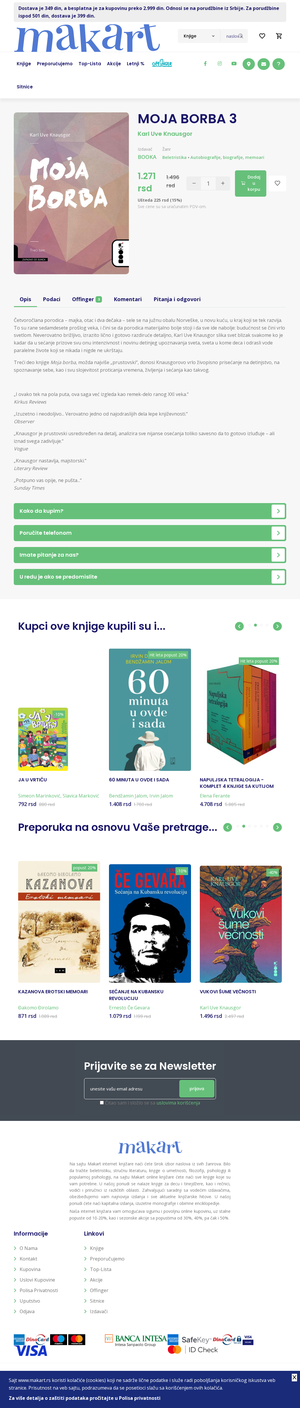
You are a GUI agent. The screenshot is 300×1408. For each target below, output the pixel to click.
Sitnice (97, 1301)
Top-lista (100, 1269)
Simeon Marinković (39, 796)
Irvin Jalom (161, 796)
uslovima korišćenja (178, 1103)
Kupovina (30, 1269)
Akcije (96, 1280)
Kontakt (28, 1259)
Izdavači (99, 1311)
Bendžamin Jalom (128, 796)
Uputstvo (30, 1301)
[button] (239, 626)
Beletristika (174, 157)
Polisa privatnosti (39, 1290)
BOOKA (147, 156)
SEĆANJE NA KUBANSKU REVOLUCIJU (136, 995)
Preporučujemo (107, 1259)
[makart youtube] (234, 63)
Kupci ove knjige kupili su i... (92, 626)
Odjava (27, 1311)
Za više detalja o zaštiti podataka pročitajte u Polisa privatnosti (85, 1398)
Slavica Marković (81, 796)
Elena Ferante (215, 796)
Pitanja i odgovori (177, 299)
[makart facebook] (205, 63)
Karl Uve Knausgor (165, 134)
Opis (25, 299)
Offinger (86, 299)
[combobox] (199, 36)
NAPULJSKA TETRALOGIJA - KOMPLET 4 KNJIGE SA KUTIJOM (237, 783)
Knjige (97, 1248)
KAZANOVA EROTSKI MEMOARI (53, 992)
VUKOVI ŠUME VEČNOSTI (228, 992)
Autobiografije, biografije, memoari (227, 157)
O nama (29, 1248)
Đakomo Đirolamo (38, 1007)
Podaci (51, 299)
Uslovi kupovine (37, 1280)
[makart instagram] (220, 63)
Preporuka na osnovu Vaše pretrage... (117, 827)
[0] (279, 36)
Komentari (128, 299)
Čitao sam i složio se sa (152, 1103)
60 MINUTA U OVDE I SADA (139, 780)
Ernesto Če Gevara (129, 1007)
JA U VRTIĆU (32, 780)
